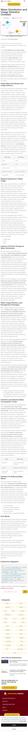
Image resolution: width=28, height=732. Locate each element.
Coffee (13, 610)
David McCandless (13, 39)
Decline (14, 729)
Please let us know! (7, 588)
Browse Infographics (8, 698)
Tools (7, 649)
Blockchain (8, 607)
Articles (5, 701)
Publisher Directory (8, 704)
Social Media (8, 641)
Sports (21, 641)
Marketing (8, 630)
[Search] (25, 591)
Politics (21, 633)
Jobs (5, 610)
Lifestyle (20, 626)
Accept (14, 725)
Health (5, 622)
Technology (8, 645)
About (4, 707)
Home (14, 622)
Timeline (21, 645)
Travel (15, 652)
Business (21, 607)
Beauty (21, 603)
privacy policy (23, 721)
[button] (24, 1)
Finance (5, 618)
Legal (7, 626)
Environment (6, 18)
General (23, 618)
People (7, 633)
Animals (7, 603)
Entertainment (7, 614)
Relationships (8, 637)
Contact (5, 710)
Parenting (21, 630)
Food (14, 618)
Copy (25, 565)
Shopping (21, 637)
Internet (23, 622)
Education (23, 610)
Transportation (20, 649)
